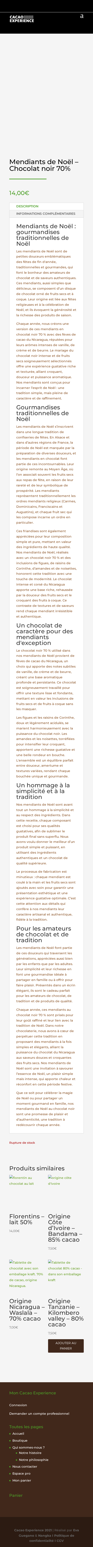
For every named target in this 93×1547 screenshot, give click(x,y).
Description (27, 206)
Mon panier (21, 1480)
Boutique (20, 1441)
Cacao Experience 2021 (33, 1530)
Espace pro (21, 1473)
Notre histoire (30, 1453)
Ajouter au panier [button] (66, 1345)
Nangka (44, 1536)
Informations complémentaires (45, 214)
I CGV (59, 1541)
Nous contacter (24, 1467)
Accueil (18, 1434)
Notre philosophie (34, 1460)
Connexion (18, 1405)
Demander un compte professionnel (39, 1414)
